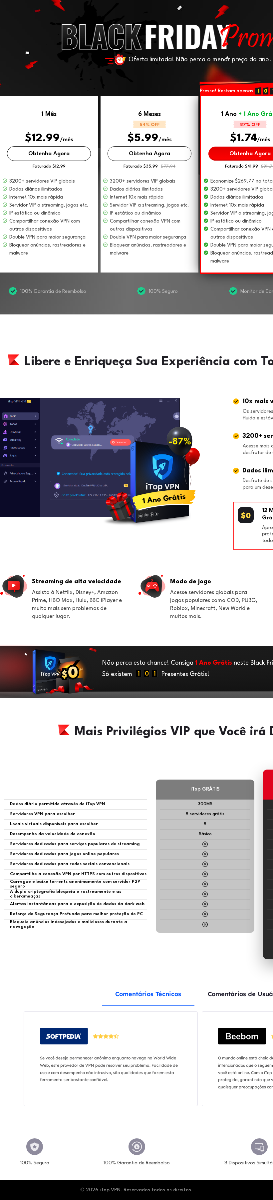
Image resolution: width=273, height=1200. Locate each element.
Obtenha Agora (49, 154)
